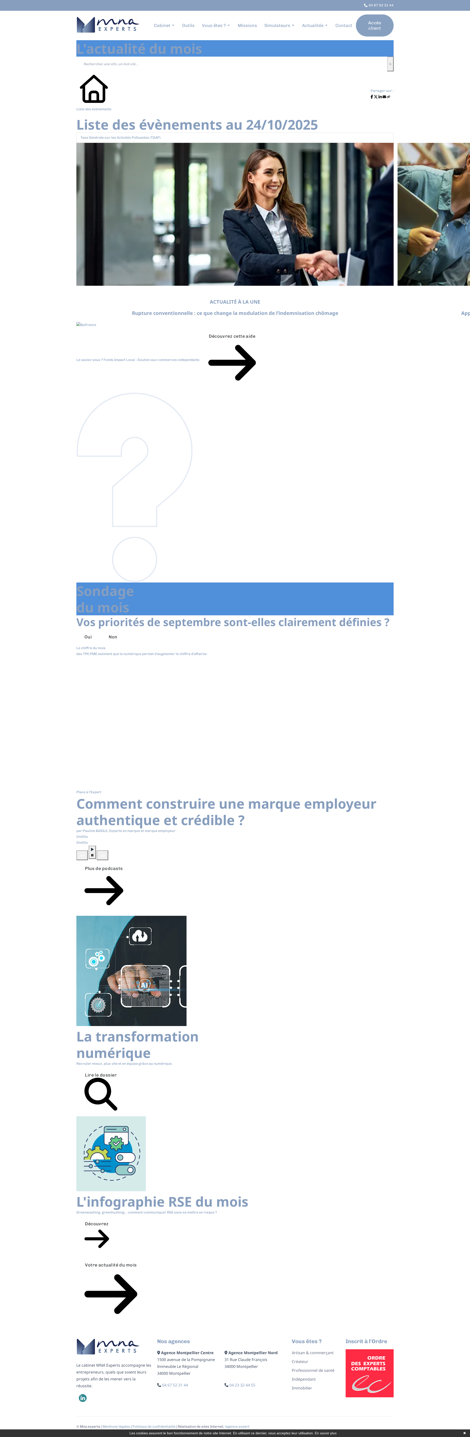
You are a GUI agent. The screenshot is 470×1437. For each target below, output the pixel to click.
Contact (343, 25)
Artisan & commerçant (313, 1352)
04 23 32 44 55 (242, 1385)
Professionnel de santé (313, 1370)
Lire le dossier (101, 1075)
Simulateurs (277, 25)
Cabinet (162, 25)
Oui (88, 637)
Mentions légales (116, 1427)
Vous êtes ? (214, 25)
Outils (188, 25)
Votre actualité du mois (111, 1265)
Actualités (313, 25)
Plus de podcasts (104, 868)
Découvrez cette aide (232, 336)
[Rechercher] (390, 64)
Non (113, 637)
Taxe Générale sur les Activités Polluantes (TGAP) (121, 138)
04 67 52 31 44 (175, 1385)
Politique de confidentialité (154, 1427)
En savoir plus (326, 1433)
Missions (247, 25)
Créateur (300, 1361)
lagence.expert (237, 1427)
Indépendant (304, 1379)
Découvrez (96, 1223)
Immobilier (302, 1388)
